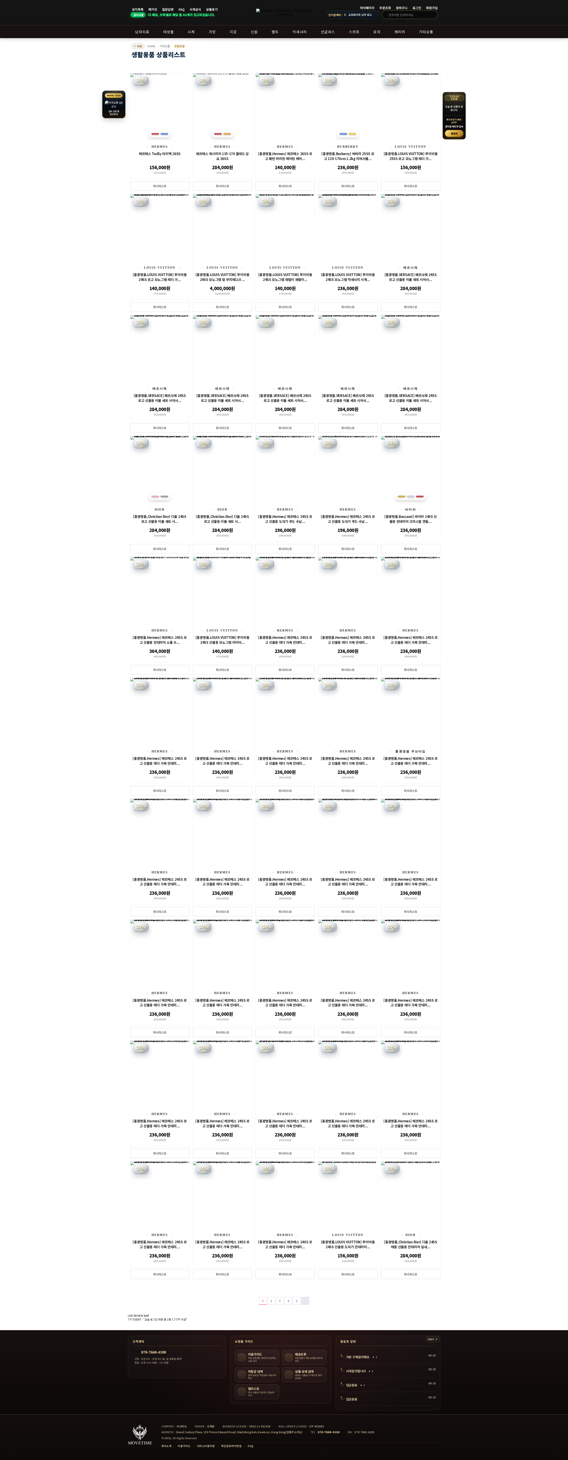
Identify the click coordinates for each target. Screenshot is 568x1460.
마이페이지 (367, 8)
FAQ (182, 9)
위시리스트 (159, 186)
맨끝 (305, 1301)
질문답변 (168, 9)
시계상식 (195, 9)
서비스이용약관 (206, 1446)
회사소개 (166, 1446)
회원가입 (432, 8)
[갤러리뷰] (437, 67)
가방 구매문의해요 (358, 1357)
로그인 (416, 8)
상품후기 (212, 9)
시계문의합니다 (356, 1371)
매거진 (152, 9)
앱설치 (454, 133)
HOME (151, 46)
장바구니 (402, 8)
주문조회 (385, 8)
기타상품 (164, 46)
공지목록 (138, 9)
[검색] (433, 15)
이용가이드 (184, 1446)
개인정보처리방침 (231, 1446)
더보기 (431, 1339)
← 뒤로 (138, 46)
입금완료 (351, 1385)
